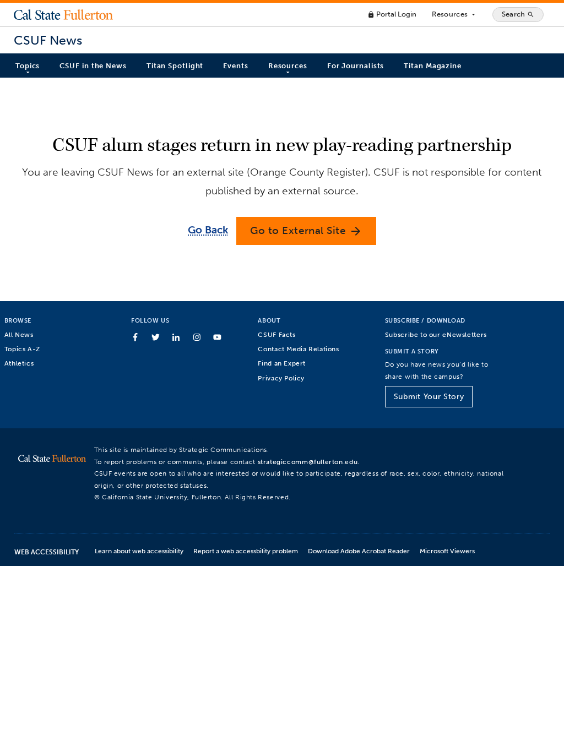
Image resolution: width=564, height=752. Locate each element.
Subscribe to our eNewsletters (436, 334)
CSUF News (48, 40)
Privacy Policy (281, 378)
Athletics (19, 363)
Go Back (208, 230)
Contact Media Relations (298, 349)
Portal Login (391, 14)
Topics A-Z (22, 349)
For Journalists (355, 66)
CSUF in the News (92, 66)
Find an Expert (282, 363)
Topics (27, 66)
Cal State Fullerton (63, 14)
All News (19, 334)
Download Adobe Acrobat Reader (359, 551)
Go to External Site (306, 231)
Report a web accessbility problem (245, 551)
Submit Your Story (429, 396)
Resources (454, 14)
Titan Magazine (433, 66)
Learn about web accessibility (139, 551)
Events (235, 66)
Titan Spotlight (175, 66)
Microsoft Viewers (447, 551)
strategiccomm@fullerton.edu (308, 461)
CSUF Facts (276, 334)
